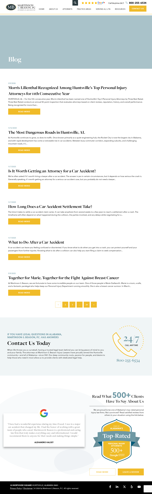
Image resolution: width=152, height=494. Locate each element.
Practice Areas (84, 9)
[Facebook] (110, 486)
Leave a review (131, 472)
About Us (53, 9)
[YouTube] (139, 486)
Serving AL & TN (103, 9)
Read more (24, 111)
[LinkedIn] (117, 486)
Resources (120, 9)
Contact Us (138, 8)
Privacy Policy (16, 488)
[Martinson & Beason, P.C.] (20, 7)
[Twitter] (124, 486)
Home (41, 9)
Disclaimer (28, 488)
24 (87, 304)
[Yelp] (132, 486)
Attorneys (67, 9)
